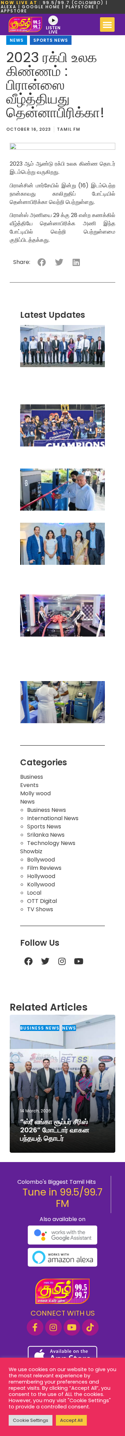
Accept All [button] (71, 1420)
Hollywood (41, 876)
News (17, 40)
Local (34, 893)
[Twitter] (45, 961)
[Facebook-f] (35, 1327)
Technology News (51, 843)
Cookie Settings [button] (30, 1420)
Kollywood (41, 884)
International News (52, 818)
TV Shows (40, 909)
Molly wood (35, 793)
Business (31, 777)
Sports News (50, 40)
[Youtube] (78, 961)
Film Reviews (44, 868)
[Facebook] (28, 961)
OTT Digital (42, 901)
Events (29, 785)
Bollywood (41, 860)
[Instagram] (61, 961)
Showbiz (31, 851)
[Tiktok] (90, 1327)
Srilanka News (46, 835)
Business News (46, 810)
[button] (107, 24)
